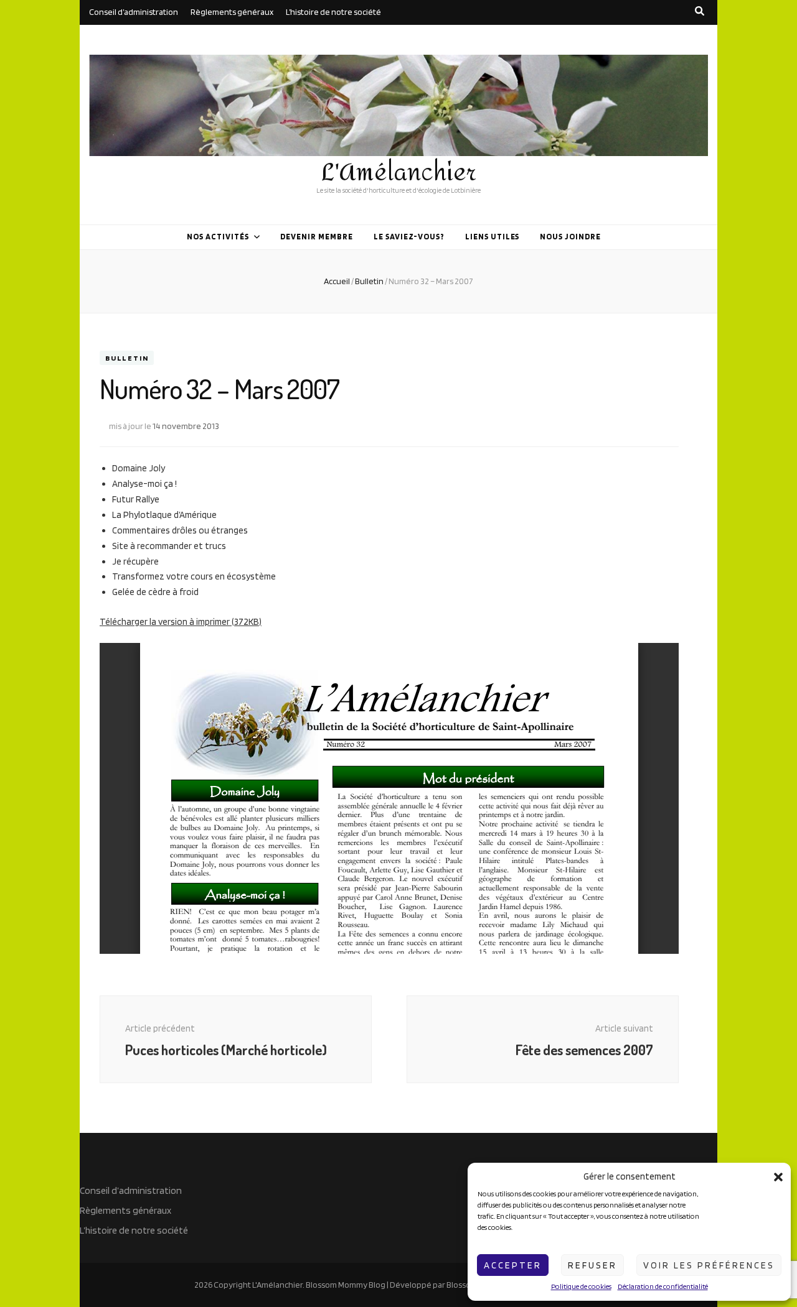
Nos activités (218, 236)
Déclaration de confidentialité (663, 1286)
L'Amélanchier (398, 173)
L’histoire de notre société (333, 12)
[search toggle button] (699, 11)
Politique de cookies (581, 1286)
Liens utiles (492, 236)
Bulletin (126, 358)
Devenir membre (316, 236)
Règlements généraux (232, 12)
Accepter (513, 1265)
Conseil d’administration (133, 12)
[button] (778, 1177)
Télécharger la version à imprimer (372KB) (181, 621)
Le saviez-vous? (409, 236)
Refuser (592, 1265)
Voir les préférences (709, 1265)
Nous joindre (570, 236)
